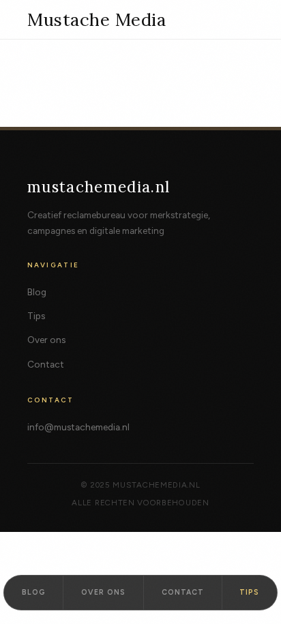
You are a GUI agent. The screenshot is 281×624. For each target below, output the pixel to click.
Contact (45, 364)
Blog (36, 291)
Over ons (46, 339)
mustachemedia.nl (99, 186)
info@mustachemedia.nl (78, 426)
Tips (36, 315)
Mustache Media (96, 20)
